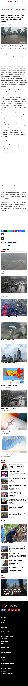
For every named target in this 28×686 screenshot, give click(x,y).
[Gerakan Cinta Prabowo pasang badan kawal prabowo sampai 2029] (4, 494)
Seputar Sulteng (5, 631)
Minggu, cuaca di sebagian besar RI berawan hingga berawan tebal (14, 270)
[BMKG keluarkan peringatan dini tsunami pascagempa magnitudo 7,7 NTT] (14, 444)
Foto (2, 575)
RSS (2, 676)
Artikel (3, 643)
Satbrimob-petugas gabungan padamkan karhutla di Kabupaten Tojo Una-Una (17, 514)
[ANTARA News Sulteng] (15, 1)
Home (5, 8)
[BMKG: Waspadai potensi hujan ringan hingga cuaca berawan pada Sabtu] (14, 284)
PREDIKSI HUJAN (6, 245)
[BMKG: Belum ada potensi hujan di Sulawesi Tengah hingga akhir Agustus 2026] (14, 375)
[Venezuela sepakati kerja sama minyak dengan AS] (4, 508)
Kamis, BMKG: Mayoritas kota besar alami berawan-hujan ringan (13, 338)
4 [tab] (16, 597)
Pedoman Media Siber (7, 673)
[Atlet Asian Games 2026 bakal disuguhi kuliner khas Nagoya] (4, 473)
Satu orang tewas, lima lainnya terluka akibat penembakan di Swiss (17, 501)
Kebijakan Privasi (5, 666)
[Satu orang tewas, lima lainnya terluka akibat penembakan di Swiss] (4, 501)
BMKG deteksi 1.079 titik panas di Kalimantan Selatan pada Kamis (10, 316)
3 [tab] (14, 597)
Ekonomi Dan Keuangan (7, 636)
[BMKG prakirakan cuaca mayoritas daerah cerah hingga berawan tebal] (14, 353)
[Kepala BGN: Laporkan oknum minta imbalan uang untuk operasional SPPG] (4, 487)
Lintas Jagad (4, 641)
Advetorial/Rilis (5, 647)
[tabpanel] (14, 587)
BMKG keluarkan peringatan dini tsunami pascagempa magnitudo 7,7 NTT (13, 453)
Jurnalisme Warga (6, 652)
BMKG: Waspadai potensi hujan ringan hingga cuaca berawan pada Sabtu (12, 293)
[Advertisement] (14, 169)
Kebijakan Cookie (6, 668)
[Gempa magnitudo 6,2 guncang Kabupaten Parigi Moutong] (14, 421)
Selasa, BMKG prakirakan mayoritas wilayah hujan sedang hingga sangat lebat (13, 10)
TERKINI (3, 460)
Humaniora (4, 638)
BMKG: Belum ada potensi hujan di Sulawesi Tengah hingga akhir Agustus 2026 (13, 384)
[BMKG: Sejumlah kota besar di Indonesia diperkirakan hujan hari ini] (14, 398)
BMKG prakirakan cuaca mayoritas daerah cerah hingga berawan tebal (13, 361)
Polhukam (4, 633)
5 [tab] (18, 597)
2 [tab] (12, 597)
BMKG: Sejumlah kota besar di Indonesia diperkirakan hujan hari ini (12, 407)
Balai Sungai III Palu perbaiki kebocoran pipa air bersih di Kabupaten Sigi (17, 548)
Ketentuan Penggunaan (7, 663)
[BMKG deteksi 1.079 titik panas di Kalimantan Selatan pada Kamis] (14, 307)
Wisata (3, 657)
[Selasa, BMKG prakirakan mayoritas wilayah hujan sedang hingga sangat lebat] (14, 533)
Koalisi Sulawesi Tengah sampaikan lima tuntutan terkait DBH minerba (16, 569)
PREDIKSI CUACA (12, 242)
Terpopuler (4, 620)
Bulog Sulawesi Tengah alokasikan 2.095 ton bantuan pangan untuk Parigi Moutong (17, 555)
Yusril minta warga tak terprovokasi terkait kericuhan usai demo (17, 466)
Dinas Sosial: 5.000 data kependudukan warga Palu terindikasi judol (16, 562)
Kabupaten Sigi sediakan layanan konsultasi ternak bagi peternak (14, 541)
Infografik (3, 660)
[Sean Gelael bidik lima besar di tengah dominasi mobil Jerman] (4, 480)
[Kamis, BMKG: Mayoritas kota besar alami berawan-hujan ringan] (14, 330)
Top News (4, 521)
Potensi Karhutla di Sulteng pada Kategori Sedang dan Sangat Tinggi (12, 591)
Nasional (11, 8)
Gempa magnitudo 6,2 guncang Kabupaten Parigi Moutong (13, 430)
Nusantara (4, 627)
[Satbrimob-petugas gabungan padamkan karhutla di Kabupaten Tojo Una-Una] (4, 515)
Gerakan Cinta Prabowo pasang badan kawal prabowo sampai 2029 (17, 494)
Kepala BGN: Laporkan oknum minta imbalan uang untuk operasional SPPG (17, 487)
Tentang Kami (5, 671)
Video (2, 625)
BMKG (5, 242)
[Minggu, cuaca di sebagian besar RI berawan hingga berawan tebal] (14, 261)
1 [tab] (9, 597)
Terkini (3, 615)
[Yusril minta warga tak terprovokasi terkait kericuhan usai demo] (4, 467)
